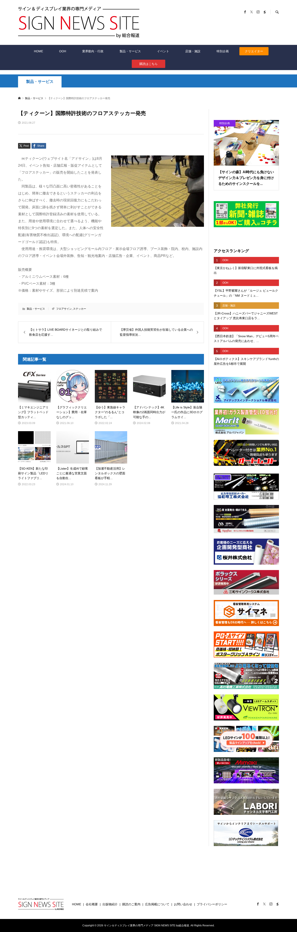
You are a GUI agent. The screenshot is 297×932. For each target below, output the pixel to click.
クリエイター (254, 51)
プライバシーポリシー (212, 904)
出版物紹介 (110, 904)
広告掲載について (157, 904)
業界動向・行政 (92, 51)
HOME (38, 51)
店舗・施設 (192, 51)
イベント (163, 51)
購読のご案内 (131, 904)
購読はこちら (148, 64)
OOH (62, 51)
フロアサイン (64, 308)
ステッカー (79, 308)
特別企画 (223, 51)
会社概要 (92, 904)
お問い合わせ (183, 904)
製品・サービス (130, 51)
